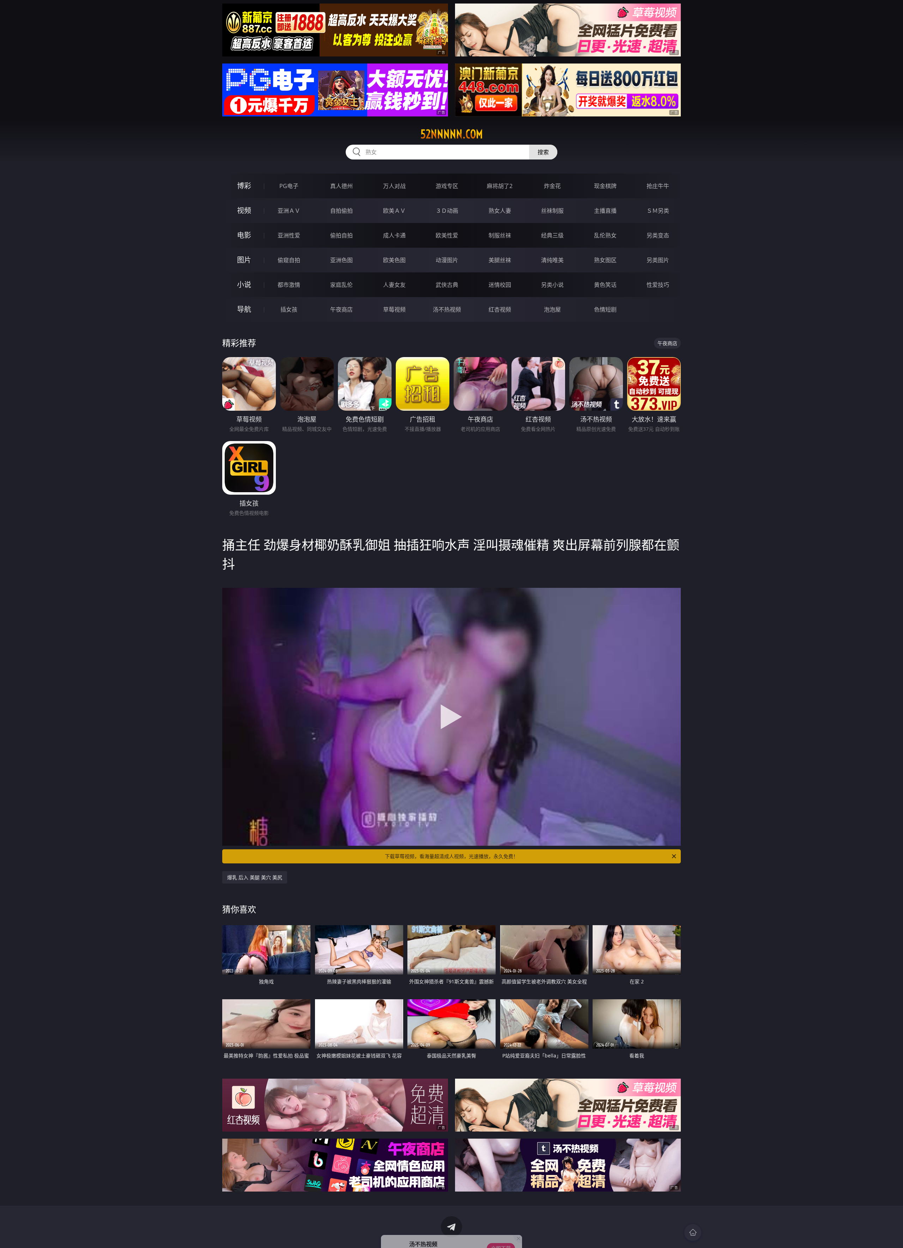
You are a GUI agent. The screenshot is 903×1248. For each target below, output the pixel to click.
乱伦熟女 (605, 235)
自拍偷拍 (341, 211)
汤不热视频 (447, 309)
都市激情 (289, 285)
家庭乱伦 (341, 285)
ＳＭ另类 (658, 211)
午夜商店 (341, 309)
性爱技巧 (658, 285)
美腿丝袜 (500, 260)
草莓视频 (394, 309)
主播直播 (605, 211)
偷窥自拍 (289, 260)
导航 (244, 309)
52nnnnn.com (451, 134)
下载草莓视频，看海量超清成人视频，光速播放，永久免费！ (451, 856)
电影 (244, 235)
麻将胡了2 (500, 186)
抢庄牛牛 (658, 186)
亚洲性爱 (289, 235)
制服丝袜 (500, 235)
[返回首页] (692, 1232)
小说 (244, 284)
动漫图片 (447, 260)
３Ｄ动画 (447, 211)
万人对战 (394, 186)
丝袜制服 (552, 211)
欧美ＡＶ (394, 211)
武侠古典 (447, 285)
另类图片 (658, 260)
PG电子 (288, 186)
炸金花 (552, 186)
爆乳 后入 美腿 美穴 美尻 (254, 877)
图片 (244, 260)
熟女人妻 (500, 211)
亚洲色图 (341, 260)
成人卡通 (394, 235)
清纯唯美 (552, 260)
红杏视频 (500, 309)
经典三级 (552, 235)
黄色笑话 (605, 285)
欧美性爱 (447, 235)
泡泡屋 (552, 309)
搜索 (543, 152)
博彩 (244, 186)
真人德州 (341, 186)
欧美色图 (394, 260)
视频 (244, 210)
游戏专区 (447, 186)
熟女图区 (605, 260)
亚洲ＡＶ (289, 211)
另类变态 (658, 235)
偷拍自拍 (341, 235)
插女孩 (288, 309)
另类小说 (552, 285)
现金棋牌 (605, 186)
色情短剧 (605, 309)
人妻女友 (394, 285)
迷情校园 (500, 285)
